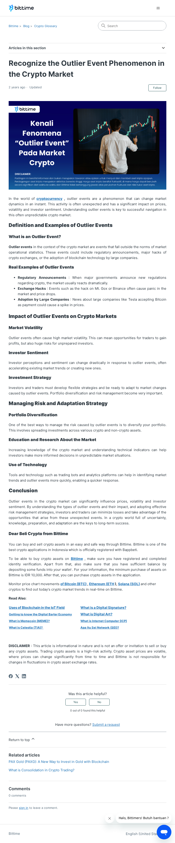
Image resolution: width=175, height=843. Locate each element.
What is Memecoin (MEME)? (29, 621)
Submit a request (106, 724)
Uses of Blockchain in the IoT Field (37, 607)
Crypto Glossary (45, 26)
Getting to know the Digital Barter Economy (40, 614)
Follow (157, 87)
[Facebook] (11, 676)
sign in (23, 808)
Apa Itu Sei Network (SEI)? (99, 627)
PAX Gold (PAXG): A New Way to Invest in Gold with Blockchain (59, 761)
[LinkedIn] (24, 676)
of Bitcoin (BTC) (73, 584)
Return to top (20, 740)
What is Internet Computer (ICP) (103, 621)
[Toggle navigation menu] (158, 8)
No (99, 702)
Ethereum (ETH (101, 584)
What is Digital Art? (96, 614)
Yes (75, 702)
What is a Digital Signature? (103, 607)
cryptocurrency (49, 198)
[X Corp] (17, 676)
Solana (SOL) (129, 584)
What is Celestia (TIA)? (26, 627)
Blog (26, 26)
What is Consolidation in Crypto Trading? (42, 770)
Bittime (13, 26)
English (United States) (145, 834)
